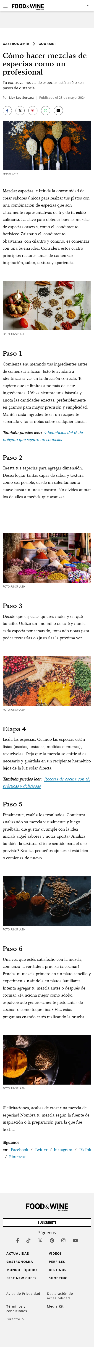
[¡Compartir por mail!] (58, 110)
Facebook (19, 1149)
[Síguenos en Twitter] (40, 1240)
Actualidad (17, 1253)
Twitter (41, 1149)
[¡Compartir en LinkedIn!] (45, 110)
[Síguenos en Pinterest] (52, 1240)
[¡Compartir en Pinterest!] (32, 110)
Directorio (15, 1319)
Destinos (57, 1270)
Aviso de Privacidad (23, 1293)
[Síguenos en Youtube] (75, 1240)
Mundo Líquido (21, 1270)
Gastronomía (16, 43)
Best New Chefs (21, 1278)
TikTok (85, 1149)
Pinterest (17, 1156)
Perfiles (57, 1261)
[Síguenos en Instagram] (63, 1240)
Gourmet (47, 43)
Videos (55, 1253)
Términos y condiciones (16, 1308)
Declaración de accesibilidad (60, 1295)
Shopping (58, 1278)
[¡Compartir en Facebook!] (7, 110)
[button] (5, 6)
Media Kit (55, 1306)
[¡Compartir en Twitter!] (20, 110)
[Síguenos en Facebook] (17, 1240)
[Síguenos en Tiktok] (28, 1240)
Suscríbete (47, 1222)
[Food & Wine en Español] (28, 6)
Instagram (63, 1149)
